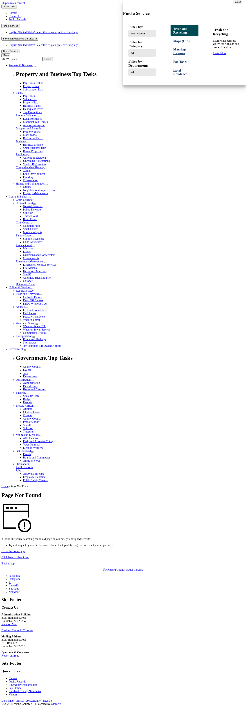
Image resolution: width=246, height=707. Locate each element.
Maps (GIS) (30, 134)
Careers (13, 678)
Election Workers (33, 447)
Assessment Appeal (34, 125)
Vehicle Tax (30, 99)
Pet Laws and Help (34, 316)
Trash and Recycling (27, 293)
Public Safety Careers (35, 480)
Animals (20, 306)
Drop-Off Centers (33, 300)
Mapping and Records (28, 128)
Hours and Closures (34, 389)
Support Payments (33, 238)
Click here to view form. (15, 557)
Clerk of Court (31, 412)
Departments (30, 386)
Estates (27, 251)
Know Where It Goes (35, 303)
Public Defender (32, 209)
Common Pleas (31, 225)
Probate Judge (31, 421)
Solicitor (28, 212)
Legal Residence (32, 118)
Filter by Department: (138, 63)
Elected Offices (24, 405)
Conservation (30, 180)
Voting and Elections (27, 434)
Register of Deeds (33, 138)
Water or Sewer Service (36, 329)
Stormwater (29, 342)
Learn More (219, 53)
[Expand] (34, 66)
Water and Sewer (25, 323)
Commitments (31, 258)
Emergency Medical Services (39, 264)
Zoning (27, 170)
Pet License (29, 313)
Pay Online (15, 688)
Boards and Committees (36, 457)
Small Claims (30, 229)
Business (21, 141)
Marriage (28, 248)
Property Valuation (26, 115)
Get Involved (23, 451)
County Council (32, 418)
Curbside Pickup (32, 297)
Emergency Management (30, 261)
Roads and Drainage (34, 339)
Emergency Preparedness (23, 684)
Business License (33, 144)
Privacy (20, 700)
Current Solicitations (34, 157)
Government (16, 349)
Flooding (28, 177)
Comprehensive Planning (30, 167)
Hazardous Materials (34, 271)
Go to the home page (13, 551)
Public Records (24, 467)
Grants (27, 186)
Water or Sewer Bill (34, 326)
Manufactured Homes (35, 121)
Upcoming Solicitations (36, 160)
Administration (31, 382)
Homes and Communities (30, 183)
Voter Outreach (31, 444)
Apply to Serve (31, 460)
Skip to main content (13, 3)
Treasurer (28, 431)
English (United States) (43, 32)
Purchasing (22, 154)
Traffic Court (30, 216)
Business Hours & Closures (17, 630)
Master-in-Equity (32, 232)
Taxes (19, 92)
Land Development (34, 173)
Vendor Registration (34, 164)
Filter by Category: (136, 44)
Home (4, 486)
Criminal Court (24, 203)
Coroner (27, 280)
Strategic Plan (31, 395)
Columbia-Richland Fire (37, 277)
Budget (27, 399)
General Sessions (33, 206)
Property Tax (30, 102)
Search (5, 58)
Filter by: (135, 27)
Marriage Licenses (179, 51)
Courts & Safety (18, 196)
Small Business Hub (34, 147)
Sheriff (27, 274)
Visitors (13, 694)
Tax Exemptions (32, 112)
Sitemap (47, 700)
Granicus (56, 703)
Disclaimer (7, 700)
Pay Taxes (29, 95)
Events (27, 454)
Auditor (27, 408)
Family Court (23, 235)
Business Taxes (32, 105)
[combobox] (19, 39)
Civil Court (22, 222)
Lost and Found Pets (34, 310)
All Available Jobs (33, 473)
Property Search (32, 131)
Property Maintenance (35, 193)
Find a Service (10, 26)
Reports (27, 402)
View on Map (9, 624)
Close (238, 2)
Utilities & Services (20, 287)
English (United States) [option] (43, 44)
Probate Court (24, 245)
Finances (21, 392)
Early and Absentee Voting (38, 441)
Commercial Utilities (34, 332)
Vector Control (31, 319)
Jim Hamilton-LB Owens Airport (42, 345)
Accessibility (33, 700)
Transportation (24, 336)
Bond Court (30, 219)
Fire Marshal (30, 267)
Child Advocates (32, 241)
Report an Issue (24, 290)
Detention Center (25, 284)
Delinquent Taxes (33, 108)
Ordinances (22, 464)
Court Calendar (24, 199)
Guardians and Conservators (39, 254)
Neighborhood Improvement (39, 190)
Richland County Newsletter (25, 691)
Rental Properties (33, 151)
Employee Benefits (34, 476)
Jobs (18, 470)
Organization (23, 379)
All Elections (30, 438)
